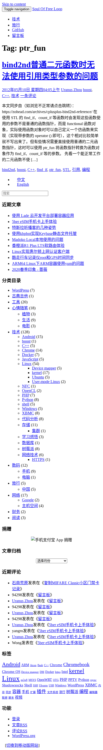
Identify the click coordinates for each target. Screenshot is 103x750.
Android (28, 337)
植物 (26, 314)
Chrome (28, 350)
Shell (28, 685)
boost (87, 90)
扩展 (33, 692)
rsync (93, 680)
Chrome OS (11, 671)
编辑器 (93, 692)
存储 (26, 425)
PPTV (72, 680)
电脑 (26, 477)
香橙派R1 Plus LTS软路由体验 (38, 245)
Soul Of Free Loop (47, 9)
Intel (65, 672)
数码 (16, 465)
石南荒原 (20, 583)
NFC (26, 386)
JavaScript (30, 359)
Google (28, 500)
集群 (36, 431)
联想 (5, 697)
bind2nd (8, 170)
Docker (28, 355)
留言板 (18, 35)
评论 (19, 731)
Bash (40, 665)
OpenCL (29, 390)
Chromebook (76, 664)
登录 (16, 719)
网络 (16, 495)
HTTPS (38, 459)
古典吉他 (20, 296)
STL (66, 170)
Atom (33, 665)
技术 (16, 19)
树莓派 (28, 449)
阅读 (16, 518)
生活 (26, 320)
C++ (5, 96)
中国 (26, 489)
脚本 (11, 697)
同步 (8, 692)
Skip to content (14, 4)
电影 (26, 326)
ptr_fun (55, 170)
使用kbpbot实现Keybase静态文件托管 (44, 233)
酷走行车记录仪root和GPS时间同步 (43, 257)
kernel (37, 373)
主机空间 (30, 506)
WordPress (20, 290)
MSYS (32, 680)
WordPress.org (23, 736)
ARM (25, 665)
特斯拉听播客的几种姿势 (34, 227)
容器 (16, 691)
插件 (41, 691)
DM (42, 672)
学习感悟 (30, 437)
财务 (16, 512)
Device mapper (44, 368)
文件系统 (52, 692)
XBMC (28, 413)
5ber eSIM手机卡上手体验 (34, 221)
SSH (35, 685)
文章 (19, 725)
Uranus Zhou (71, 90)
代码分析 (30, 419)
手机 (26, 471)
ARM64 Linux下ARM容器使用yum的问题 (48, 263)
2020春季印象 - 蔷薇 (29, 269)
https (57, 672)
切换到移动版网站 (22, 745)
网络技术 (30, 455)
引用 (76, 170)
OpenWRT (44, 680)
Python (27, 399)
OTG (56, 680)
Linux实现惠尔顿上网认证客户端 (41, 251)
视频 (18, 697)
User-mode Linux (46, 381)
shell (25, 404)
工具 (16, 302)
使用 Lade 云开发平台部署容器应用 (43, 215)
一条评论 (28, 96)
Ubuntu (38, 377)
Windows (29, 408)
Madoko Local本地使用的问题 (37, 239)
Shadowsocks (12, 685)
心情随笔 (20, 308)
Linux (27, 364)
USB (51, 685)
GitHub (18, 30)
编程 (86, 170)
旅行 (16, 25)
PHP (25, 395)
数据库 (28, 443)
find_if (42, 170)
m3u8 (24, 680)
